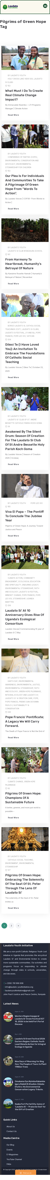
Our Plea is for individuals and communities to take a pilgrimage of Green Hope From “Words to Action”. (24, 184)
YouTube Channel (14, 1159)
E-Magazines (12, 1154)
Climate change (15, 781)
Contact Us (12, 1131)
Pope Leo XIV (20, 336)
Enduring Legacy (30, 585)
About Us (11, 1126)
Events (10, 1149)
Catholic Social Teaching (20, 860)
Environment (11, 863)
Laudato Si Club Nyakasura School (25, 251)
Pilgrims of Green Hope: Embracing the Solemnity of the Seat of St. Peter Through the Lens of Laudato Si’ (24, 883)
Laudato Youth (18, 75)
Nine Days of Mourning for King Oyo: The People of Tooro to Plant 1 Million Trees (30, 1064)
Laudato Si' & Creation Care (18, 698)
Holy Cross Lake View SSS (20, 79)
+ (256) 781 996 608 (14, 983)
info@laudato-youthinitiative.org (19, 987)
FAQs (9, 1164)
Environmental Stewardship (19, 588)
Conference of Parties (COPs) (22, 157)
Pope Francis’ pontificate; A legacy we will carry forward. (24, 721)
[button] (45, 6)
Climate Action (15, 578)
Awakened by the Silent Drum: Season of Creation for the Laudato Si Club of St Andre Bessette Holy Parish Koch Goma (24, 440)
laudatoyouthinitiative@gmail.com (19, 990)
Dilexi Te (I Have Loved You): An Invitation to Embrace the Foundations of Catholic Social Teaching (25, 353)
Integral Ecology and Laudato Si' (21, 695)
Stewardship (19, 598)
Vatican (30, 336)
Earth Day (13, 681)
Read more (13, 115)
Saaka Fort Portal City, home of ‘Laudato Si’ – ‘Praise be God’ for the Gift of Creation (30, 1107)
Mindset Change (13, 595)
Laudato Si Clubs (30, 329)
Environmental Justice (28, 684)
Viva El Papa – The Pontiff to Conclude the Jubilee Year (24, 516)
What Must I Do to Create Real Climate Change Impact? (24, 95)
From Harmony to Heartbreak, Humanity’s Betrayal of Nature (23, 264)
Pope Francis (28, 595)
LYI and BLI (30, 333)
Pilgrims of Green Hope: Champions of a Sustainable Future (23, 798)
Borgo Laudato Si (16, 326)
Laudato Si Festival (14, 333)
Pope (35, 698)
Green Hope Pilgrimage (30, 691)
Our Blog (10, 1145)
